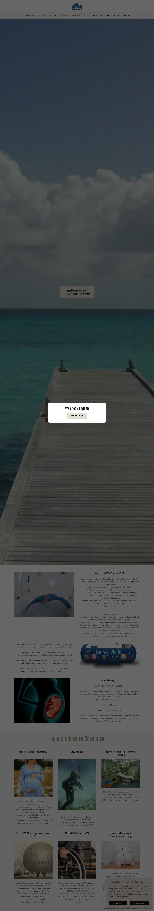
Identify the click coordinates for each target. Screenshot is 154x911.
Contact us (77, 416)
